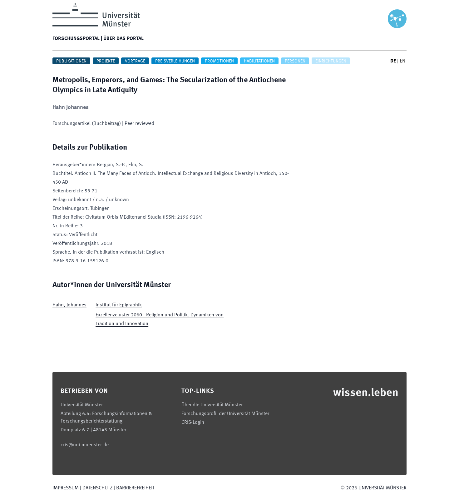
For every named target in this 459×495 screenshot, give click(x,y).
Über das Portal (123, 38)
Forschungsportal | (77, 38)
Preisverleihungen (175, 61)
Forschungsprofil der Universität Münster (225, 413)
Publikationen (71, 61)
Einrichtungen (330, 61)
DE (393, 61)
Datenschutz (97, 488)
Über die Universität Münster (212, 405)
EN (402, 61)
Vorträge (135, 61)
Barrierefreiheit (135, 488)
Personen (295, 61)
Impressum (65, 488)
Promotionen (219, 61)
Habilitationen (259, 61)
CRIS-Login (192, 422)
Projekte (105, 61)
